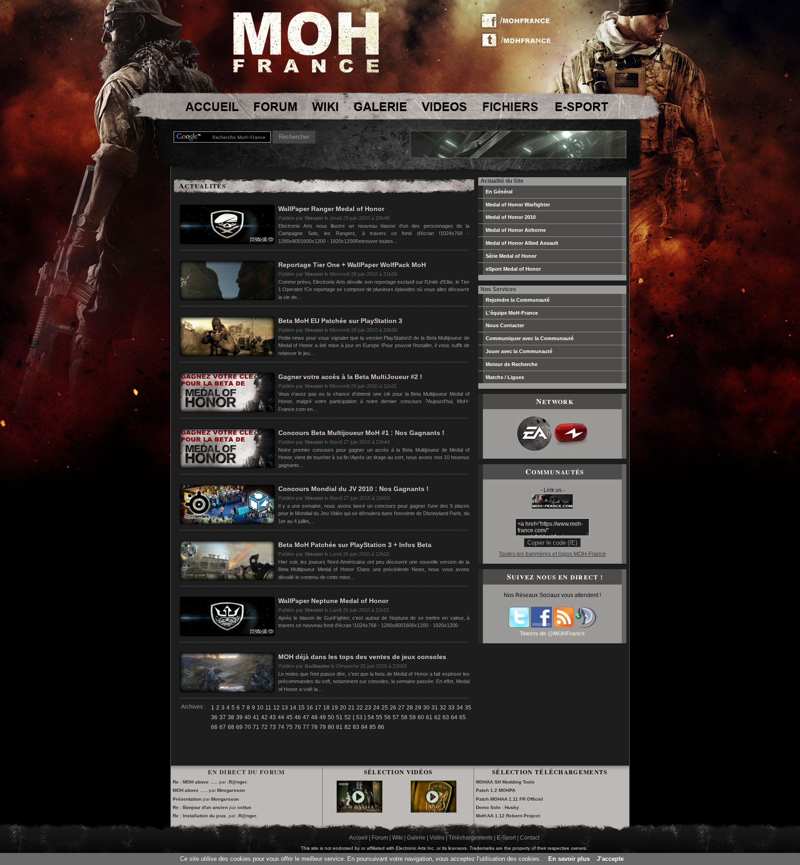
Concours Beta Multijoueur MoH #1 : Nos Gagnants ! (361, 432)
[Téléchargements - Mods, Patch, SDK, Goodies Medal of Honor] (510, 106)
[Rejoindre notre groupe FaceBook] (541, 625)
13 (284, 707)
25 (384, 707)
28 (409, 707)
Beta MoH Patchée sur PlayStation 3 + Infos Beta (354, 544)
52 (347, 717)
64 (454, 717)
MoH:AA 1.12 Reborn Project (508, 815)
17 (318, 707)
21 (351, 707)
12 (276, 707)
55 (379, 717)
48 (314, 717)
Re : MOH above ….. (195, 781)
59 (412, 717)
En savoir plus (569, 858)
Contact (529, 837)
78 (314, 727)
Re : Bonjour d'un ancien (200, 807)
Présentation (187, 799)
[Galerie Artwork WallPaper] (380, 106)
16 (309, 707)
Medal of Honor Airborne (516, 230)
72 (264, 727)
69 (239, 727)
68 (231, 727)
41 (256, 717)
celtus (244, 807)
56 (387, 717)
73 (272, 727)
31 (434, 707)
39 (239, 717)
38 (231, 717)
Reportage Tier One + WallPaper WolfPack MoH (352, 264)
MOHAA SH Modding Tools (505, 781)
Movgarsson (231, 790)
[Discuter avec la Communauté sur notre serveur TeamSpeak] (585, 625)
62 (437, 717)
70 (247, 727)
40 (247, 717)
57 (396, 717)
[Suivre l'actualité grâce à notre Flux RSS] (563, 625)
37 (222, 717)
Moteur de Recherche (512, 364)
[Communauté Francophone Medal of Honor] (211, 106)
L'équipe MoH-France (512, 313)
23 (368, 707)
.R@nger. (237, 781)
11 (268, 707)
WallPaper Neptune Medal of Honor (333, 600)
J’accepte (610, 858)
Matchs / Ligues (505, 377)
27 (401, 707)
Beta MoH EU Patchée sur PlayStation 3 (340, 320)
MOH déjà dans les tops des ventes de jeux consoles (362, 656)
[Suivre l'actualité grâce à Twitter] (519, 625)
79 (322, 727)
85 (372, 727)
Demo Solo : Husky (497, 807)
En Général (499, 191)
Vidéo (437, 837)
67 (222, 727)
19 (334, 707)
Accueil (358, 837)
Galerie (416, 837)
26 (393, 707)
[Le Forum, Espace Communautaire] (274, 106)
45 (289, 717)
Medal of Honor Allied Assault (522, 243)
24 (376, 707)
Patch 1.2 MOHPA (495, 790)
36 (214, 717)
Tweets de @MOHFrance (552, 633)
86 (381, 727)
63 (446, 717)
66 (214, 727)
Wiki (397, 837)
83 (356, 727)
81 (339, 727)
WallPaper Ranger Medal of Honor (331, 208)
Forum (380, 837)
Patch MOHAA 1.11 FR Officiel (509, 799)
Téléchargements (471, 837)
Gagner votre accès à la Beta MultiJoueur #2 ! (350, 376)
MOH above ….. (190, 790)
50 (331, 717)
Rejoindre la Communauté (518, 300)
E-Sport (506, 837)
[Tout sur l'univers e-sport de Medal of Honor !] (581, 106)
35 (468, 707)
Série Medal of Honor (511, 256)
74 (281, 727)
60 (421, 717)
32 (443, 707)
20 (343, 707)
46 (297, 717)
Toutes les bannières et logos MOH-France (552, 554)
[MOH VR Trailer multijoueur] (360, 806)
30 (426, 707)
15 (301, 707)
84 (364, 727)
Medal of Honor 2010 (511, 217)
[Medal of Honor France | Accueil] (306, 70)
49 (322, 717)
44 (281, 717)
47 (306, 717)
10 (260, 707)
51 (339, 717)
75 (289, 727)
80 (331, 727)
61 (429, 717)
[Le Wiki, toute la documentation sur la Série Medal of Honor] (325, 106)
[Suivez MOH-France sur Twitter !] (519, 39)
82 (347, 727)
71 (256, 727)
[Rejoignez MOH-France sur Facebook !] (519, 21)
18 (326, 707)
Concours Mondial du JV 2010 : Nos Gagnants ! (353, 488)
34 (459, 707)
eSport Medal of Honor (513, 269)
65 (462, 717)
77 (306, 727)
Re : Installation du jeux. (201, 815)
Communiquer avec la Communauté (530, 338)
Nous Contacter (505, 325)
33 (451, 707)
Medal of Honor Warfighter (518, 204)
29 (418, 707)
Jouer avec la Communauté (519, 351)
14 (293, 707)
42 (264, 717)
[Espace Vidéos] (445, 106)
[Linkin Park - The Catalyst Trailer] (434, 806)
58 (404, 717)
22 (359, 707)
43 (272, 717)
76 (297, 727)
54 (371, 717)
